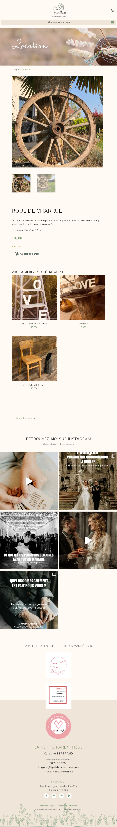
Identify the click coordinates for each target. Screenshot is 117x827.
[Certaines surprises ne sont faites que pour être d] (29, 481)
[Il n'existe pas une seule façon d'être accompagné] (29, 600)
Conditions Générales (67, 805)
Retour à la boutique (25, 418)
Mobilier (26, 69)
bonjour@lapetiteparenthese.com (58, 767)
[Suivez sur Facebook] (46, 795)
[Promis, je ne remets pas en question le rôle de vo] (88, 540)
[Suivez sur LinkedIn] (69, 795)
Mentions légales (47, 805)
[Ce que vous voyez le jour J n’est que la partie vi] (29, 540)
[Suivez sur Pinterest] (61, 795)
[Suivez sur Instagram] (53, 795)
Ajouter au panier (29, 253)
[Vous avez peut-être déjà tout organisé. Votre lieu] (88, 481)
